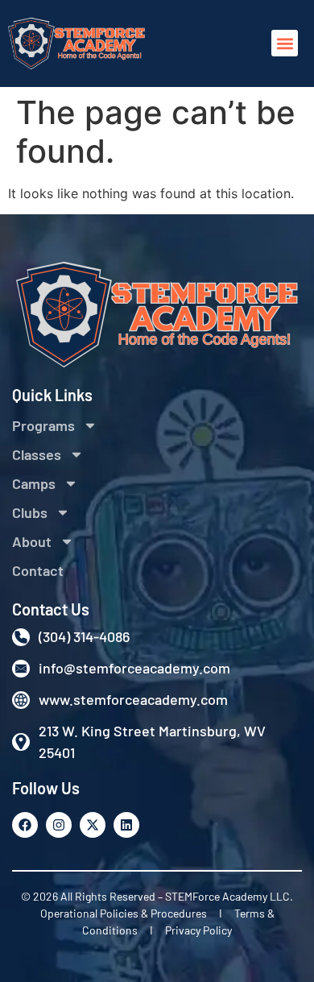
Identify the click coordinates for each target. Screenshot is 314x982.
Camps (34, 483)
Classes (36, 454)
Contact (38, 570)
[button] (284, 43)
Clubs (30, 512)
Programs (43, 425)
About (32, 541)
